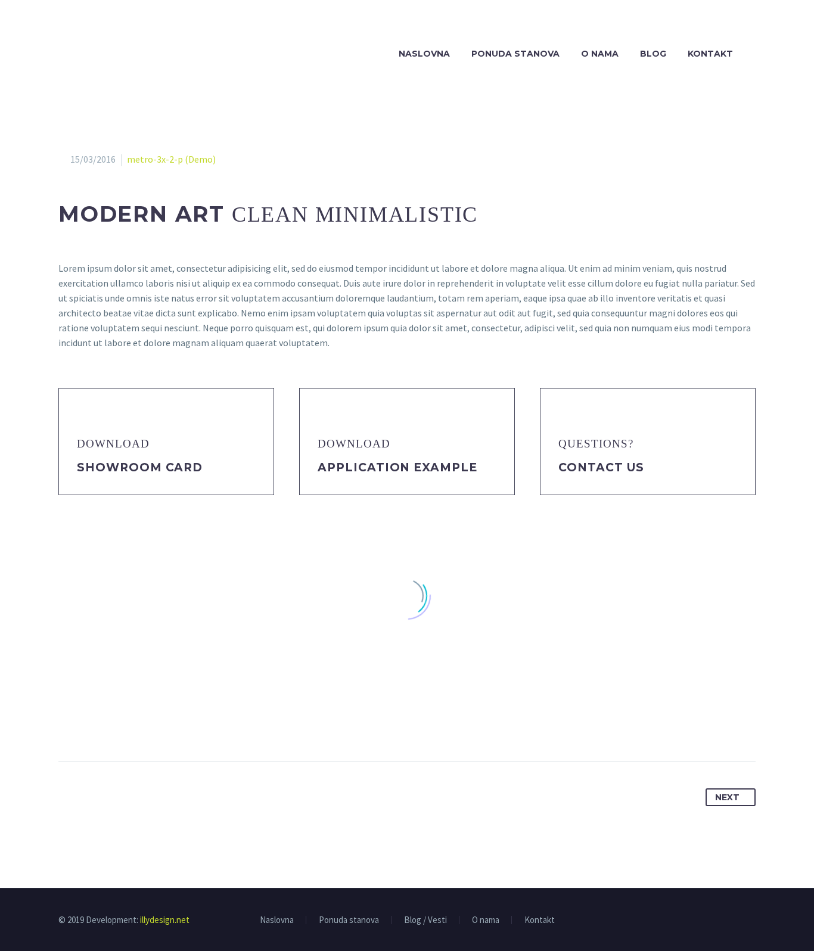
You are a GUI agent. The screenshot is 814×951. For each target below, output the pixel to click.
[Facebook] (68, 723)
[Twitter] (90, 723)
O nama (600, 53)
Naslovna (424, 53)
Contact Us (601, 467)
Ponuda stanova (515, 53)
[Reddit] (179, 723)
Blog (653, 53)
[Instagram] (752, 920)
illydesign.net (164, 919)
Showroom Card (140, 467)
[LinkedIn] (157, 723)
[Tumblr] (135, 723)
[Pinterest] (112, 723)
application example (397, 467)
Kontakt (710, 53)
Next (727, 797)
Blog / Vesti (425, 920)
